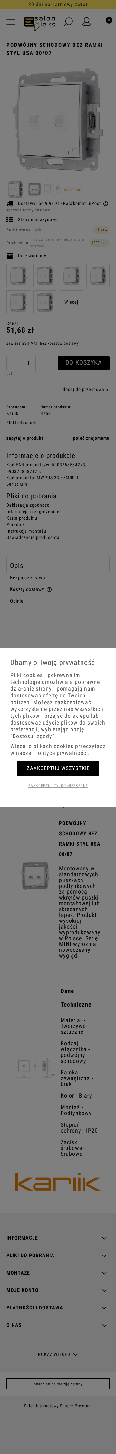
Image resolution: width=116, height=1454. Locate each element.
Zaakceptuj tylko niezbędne (58, 785)
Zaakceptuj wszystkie (58, 768)
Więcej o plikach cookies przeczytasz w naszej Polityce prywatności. (58, 749)
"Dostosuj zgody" (32, 736)
